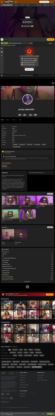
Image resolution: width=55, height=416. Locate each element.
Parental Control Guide (24, 384)
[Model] (53, 83)
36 (21, 221)
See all (49, 193)
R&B (44, 144)
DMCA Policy (22, 380)
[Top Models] (16, 2)
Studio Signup (40, 377)
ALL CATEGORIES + (37, 366)
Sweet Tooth (17, 146)
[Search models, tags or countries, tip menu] (53, 5)
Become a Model (40, 375)
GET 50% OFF (49, 294)
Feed (28, 5)
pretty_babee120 (5, 346)
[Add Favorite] (2, 39)
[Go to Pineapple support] (11, 398)
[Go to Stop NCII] (5, 402)
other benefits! (31, 67)
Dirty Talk (23, 144)
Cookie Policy (10, 414)
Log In (51, 1)
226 (5, 244)
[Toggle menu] (2, 2)
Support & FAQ (22, 393)
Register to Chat (29, 69)
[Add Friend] (30, 115)
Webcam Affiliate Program (42, 380)
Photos (23, 5)
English (12, 373)
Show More (27, 281)
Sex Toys (30, 144)
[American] (9, 350)
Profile (2, 119)
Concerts (38, 144)
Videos (17, 5)
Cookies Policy (23, 382)
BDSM (16, 144)
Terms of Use (22, 377)
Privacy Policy (22, 375)
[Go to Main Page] (9, 2)
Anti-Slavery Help (23, 387)
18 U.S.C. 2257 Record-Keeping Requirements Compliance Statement (14, 407)
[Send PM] (35, 115)
